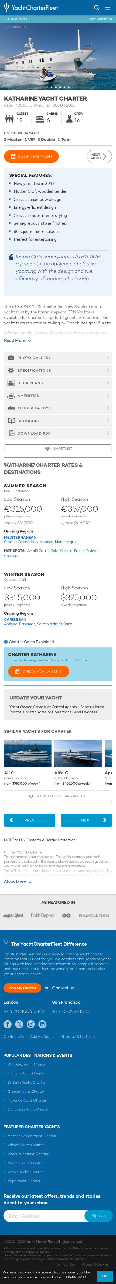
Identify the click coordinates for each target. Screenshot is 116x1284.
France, (24, 541)
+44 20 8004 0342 (24, 1011)
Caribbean (15, 619)
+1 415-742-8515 (70, 1011)
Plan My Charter (22, 988)
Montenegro (65, 541)
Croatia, (11, 541)
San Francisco (66, 1002)
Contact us (63, 988)
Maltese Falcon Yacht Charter (32, 1136)
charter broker (74, 660)
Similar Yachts (17, 19)
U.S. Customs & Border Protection (47, 839)
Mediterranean (20, 537)
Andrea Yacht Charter (26, 1163)
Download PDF (34, 433)
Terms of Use (65, 1264)
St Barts (65, 623)
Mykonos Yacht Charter (27, 1100)
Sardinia (11, 556)
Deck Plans (30, 383)
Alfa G (61, 773)
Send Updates (84, 712)
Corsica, (67, 550)
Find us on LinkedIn (42, 1024)
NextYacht (95, 156)
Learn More (76, 1277)
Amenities (28, 395)
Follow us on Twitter (19, 1024)
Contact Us (14, 1036)
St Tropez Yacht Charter (27, 1064)
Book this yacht (35, 156)
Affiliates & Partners (77, 1036)
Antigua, (11, 623)
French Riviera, (86, 550)
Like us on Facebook (8, 1024)
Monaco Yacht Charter (26, 1073)
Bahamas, (28, 623)
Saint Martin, (48, 623)
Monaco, (47, 541)
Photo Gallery (34, 357)
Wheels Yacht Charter (26, 1144)
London (11, 1002)
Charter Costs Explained (31, 641)
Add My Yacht (42, 1036)
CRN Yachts (78, 311)
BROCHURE (29, 421)
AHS (9, 773)
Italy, (35, 541)
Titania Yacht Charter (25, 1172)
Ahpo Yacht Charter (24, 1181)
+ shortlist (61, 449)
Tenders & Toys (34, 408)
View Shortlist (100, 19)
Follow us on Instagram (31, 1024)
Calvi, (55, 550)
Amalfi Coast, (38, 550)
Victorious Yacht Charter (28, 1153)
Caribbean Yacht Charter (28, 1109)
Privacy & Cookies (95, 1264)
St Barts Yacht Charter (27, 1082)
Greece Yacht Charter (26, 1091)
